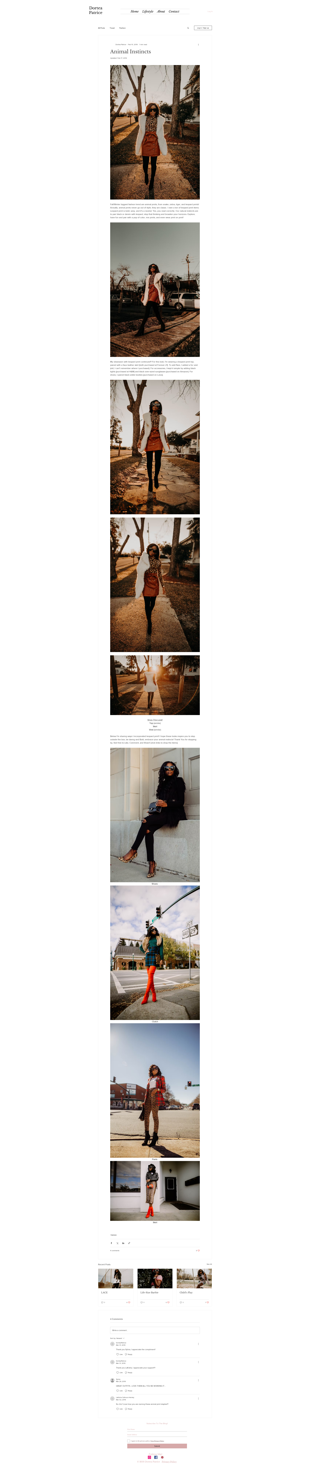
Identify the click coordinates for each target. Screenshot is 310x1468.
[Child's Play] (194, 1278)
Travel (112, 28)
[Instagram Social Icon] (149, 1457)
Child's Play (186, 1292)
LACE (104, 1292)
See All (209, 1264)
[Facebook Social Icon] (155, 1457)
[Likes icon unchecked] (117, 1354)
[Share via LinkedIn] (123, 1243)
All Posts (101, 28)
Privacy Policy (169, 1461)
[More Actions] (198, 1343)
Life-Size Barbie (149, 1292)
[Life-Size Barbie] (155, 1278)
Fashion (122, 28)
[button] (188, 28)
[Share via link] (129, 1243)
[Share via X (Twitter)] (117, 1243)
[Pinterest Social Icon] (162, 1457)
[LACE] (115, 1278)
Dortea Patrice (95, 10)
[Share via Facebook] (111, 1243)
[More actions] (198, 44)
